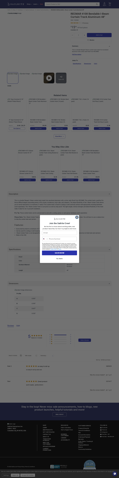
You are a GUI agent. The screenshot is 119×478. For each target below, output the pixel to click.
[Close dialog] (76, 217)
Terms (59, 249)
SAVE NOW (59, 253)
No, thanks (59, 258)
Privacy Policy (54, 249)
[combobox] (45, 239)
